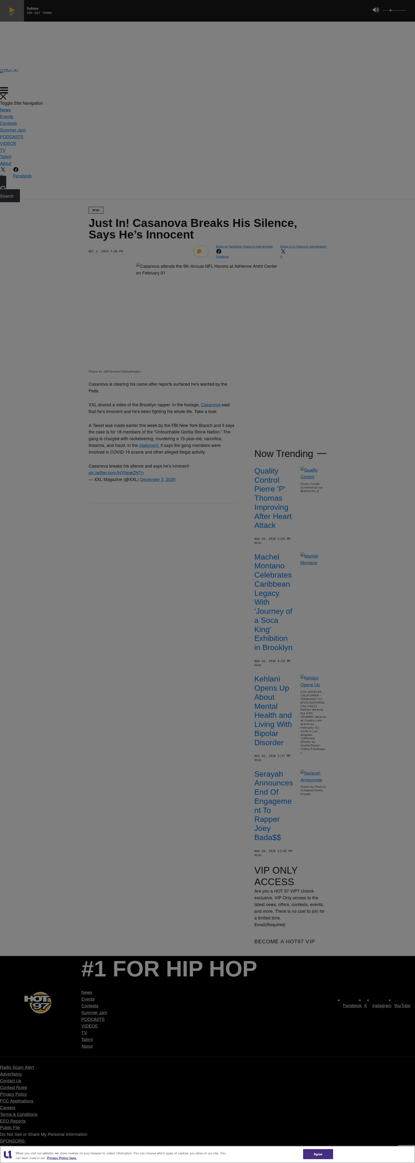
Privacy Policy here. (62, 1158)
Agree (318, 1154)
